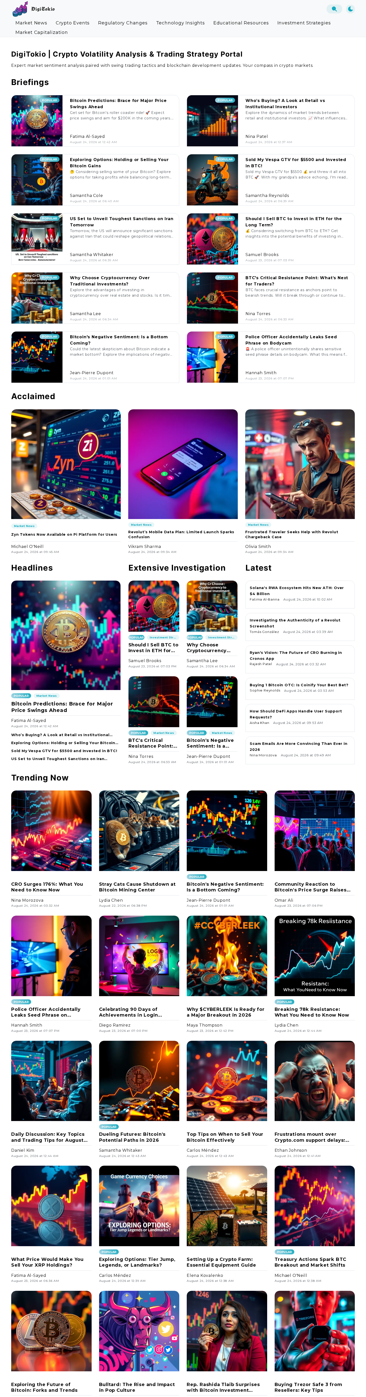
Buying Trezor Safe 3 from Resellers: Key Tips (308, 1387)
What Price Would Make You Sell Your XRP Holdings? (47, 1262)
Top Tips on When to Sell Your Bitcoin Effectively (225, 1137)
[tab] (31, 23)
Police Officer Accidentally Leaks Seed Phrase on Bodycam (46, 1012)
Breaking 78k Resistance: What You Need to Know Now (312, 1012)
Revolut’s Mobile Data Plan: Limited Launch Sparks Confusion (181, 534)
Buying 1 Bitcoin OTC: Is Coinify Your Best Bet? (299, 685)
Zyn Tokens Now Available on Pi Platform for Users (64, 534)
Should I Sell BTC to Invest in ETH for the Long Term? (153, 648)
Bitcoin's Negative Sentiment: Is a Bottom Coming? (210, 743)
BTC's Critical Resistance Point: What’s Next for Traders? (151, 743)
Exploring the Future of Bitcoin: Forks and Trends (44, 1387)
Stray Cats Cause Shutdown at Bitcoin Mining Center (137, 887)
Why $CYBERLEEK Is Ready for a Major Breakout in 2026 (226, 1012)
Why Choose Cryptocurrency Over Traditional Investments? (208, 648)
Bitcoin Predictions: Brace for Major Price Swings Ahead (62, 707)
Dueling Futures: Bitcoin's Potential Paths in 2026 (132, 1137)
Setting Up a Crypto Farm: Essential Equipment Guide (221, 1262)
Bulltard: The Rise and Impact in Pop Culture (137, 1387)
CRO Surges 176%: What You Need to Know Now (47, 887)
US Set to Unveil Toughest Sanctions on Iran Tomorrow (57, 759)
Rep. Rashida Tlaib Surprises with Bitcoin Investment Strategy (223, 1388)
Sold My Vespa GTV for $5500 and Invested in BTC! (64, 751)
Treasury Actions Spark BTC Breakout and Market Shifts (311, 1262)
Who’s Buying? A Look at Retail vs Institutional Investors (60, 735)
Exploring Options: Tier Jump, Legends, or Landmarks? (137, 1262)
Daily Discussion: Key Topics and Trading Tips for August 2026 (47, 1137)
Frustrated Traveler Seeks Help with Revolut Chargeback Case (291, 534)
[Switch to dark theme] (350, 9)
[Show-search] (334, 8)
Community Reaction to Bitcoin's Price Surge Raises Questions (311, 887)
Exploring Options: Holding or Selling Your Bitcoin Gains (63, 743)
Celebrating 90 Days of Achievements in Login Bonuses (128, 1012)
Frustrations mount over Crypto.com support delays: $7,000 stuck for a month (310, 1137)
